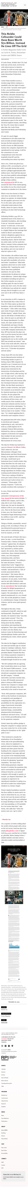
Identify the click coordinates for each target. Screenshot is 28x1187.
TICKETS (5, 1038)
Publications (4, 1121)
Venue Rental (4, 1138)
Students (3, 1106)
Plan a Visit (4, 1147)
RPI (6, 1049)
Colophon (3, 1053)
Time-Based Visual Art (6, 1083)
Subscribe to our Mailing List (12, 1174)
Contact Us (3, 1042)
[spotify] (9, 1046)
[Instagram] (2, 1046)
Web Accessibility (12, 1051)
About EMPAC (4, 1130)
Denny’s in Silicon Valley (16, 447)
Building (3, 1133)
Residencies (4, 1095)
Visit (2, 1144)
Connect (3, 1158)
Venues (3, 1136)
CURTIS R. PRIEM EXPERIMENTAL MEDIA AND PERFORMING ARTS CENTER (9, 1033)
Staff (2, 1162)
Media (3, 1112)
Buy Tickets (4, 1150)
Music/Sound (4, 1080)
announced (8, 182)
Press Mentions (5, 1118)
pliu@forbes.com (12, 831)
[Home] (9, 4)
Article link (4, 1022)
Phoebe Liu (6, 819)
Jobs (2, 1168)
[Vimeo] (5, 1046)
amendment (10, 586)
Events (3, 1065)
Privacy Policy (4, 1051)
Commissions (4, 1098)
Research (3, 1103)
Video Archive (4, 1101)
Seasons (3, 1072)
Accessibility (4, 1153)
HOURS (9, 1040)
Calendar (3, 1069)
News (2, 27)
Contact (3, 1165)
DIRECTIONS (4, 1040)
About (3, 1126)
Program (4, 1091)
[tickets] (2, 1038)
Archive (3, 1075)
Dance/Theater (4, 1077)
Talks (2, 1086)
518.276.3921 (10, 1038)
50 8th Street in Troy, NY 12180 (8, 1036)
